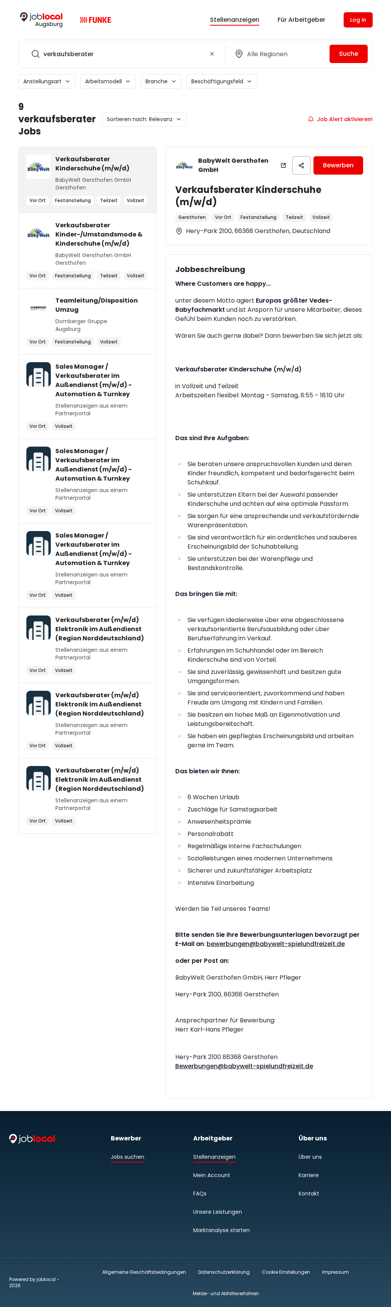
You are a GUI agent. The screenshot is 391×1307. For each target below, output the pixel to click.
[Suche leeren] (212, 54)
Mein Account (211, 1175)
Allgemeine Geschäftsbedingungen (144, 1272)
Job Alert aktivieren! (345, 119)
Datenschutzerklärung (224, 1272)
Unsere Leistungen (217, 1212)
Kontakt (309, 1193)
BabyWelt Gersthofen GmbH (233, 165)
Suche (348, 53)
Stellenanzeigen (234, 19)
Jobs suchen (127, 1157)
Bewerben (338, 165)
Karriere (309, 1175)
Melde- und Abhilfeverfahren (226, 1293)
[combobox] (120, 54)
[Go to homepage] (41, 20)
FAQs (200, 1193)
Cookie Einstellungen (286, 1272)
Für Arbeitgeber (301, 19)
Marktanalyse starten (221, 1230)
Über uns (310, 1157)
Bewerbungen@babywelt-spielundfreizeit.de (244, 1066)
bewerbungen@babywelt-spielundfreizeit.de (276, 943)
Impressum (335, 1272)
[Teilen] (301, 165)
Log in (358, 20)
